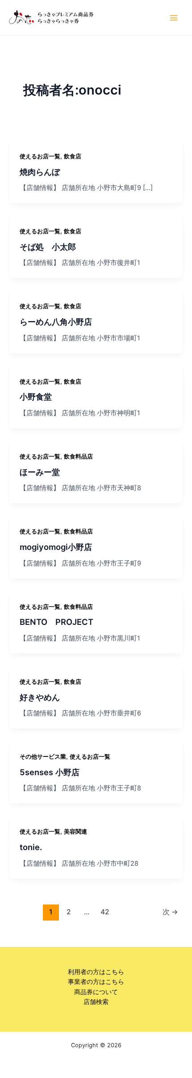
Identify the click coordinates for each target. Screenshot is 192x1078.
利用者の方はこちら (96, 971)
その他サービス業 (43, 756)
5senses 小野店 (49, 772)
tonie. (31, 847)
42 (104, 912)
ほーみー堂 (40, 472)
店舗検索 (96, 1001)
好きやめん (40, 697)
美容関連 (75, 831)
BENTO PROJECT (56, 622)
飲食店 (72, 156)
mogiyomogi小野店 (56, 547)
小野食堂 (36, 396)
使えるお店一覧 (40, 156)
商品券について (96, 991)
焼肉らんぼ (40, 172)
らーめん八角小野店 (56, 321)
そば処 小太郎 (48, 247)
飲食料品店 (78, 456)
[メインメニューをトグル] (173, 17)
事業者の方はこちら (96, 981)
